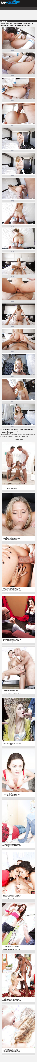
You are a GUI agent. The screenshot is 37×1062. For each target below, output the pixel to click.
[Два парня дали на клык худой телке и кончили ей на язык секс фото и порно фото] (18, 463)
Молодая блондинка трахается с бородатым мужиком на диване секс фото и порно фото (12, 538)
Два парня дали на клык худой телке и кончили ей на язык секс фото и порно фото (11, 487)
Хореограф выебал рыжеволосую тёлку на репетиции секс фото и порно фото (12, 641)
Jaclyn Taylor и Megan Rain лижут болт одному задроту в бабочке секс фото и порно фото (12, 897)
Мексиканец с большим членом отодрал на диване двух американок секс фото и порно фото (12, 589)
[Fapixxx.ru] (10, 4)
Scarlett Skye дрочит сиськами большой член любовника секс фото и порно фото (12, 794)
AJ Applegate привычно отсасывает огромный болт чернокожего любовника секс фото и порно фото (11, 999)
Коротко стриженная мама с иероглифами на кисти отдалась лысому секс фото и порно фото (12, 692)
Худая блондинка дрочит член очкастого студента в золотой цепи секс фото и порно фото (11, 845)
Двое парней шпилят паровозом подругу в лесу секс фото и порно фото (12, 743)
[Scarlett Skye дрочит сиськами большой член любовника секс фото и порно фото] (18, 770)
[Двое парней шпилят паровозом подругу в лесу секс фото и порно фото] (18, 719)
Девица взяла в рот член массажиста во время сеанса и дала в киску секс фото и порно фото (11, 1051)
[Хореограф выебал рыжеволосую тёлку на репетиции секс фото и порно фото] (18, 617)
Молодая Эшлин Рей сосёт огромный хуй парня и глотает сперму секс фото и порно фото (11, 948)
